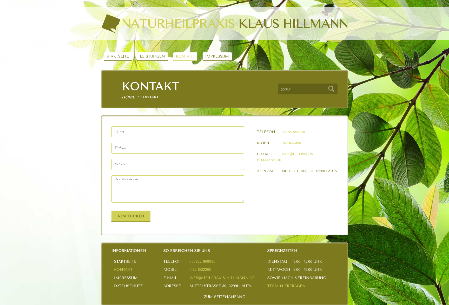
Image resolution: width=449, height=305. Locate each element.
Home (128, 97)
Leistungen (152, 56)
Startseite (118, 56)
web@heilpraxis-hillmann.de (222, 278)
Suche (331, 89)
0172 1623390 (291, 143)
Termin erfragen (286, 286)
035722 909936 (293, 132)
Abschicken (130, 216)
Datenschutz (128, 286)
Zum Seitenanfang (224, 297)
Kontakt (185, 56)
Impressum (217, 56)
